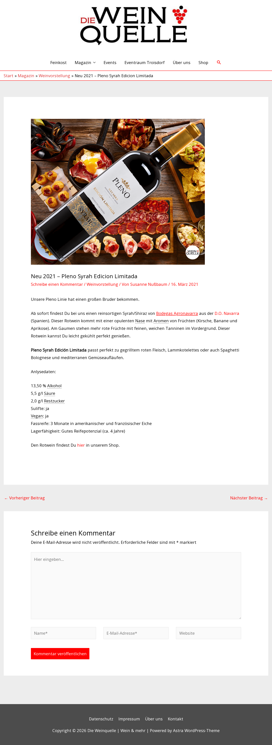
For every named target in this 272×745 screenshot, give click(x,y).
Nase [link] (140, 320)
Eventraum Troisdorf (145, 62)
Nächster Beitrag (249, 497)
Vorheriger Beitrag (24, 497)
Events (110, 62)
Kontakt (175, 718)
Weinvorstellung (102, 284)
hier (81, 445)
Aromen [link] (161, 320)
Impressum (129, 718)
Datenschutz (101, 718)
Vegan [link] (37, 415)
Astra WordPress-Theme (196, 730)
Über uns (181, 62)
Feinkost (58, 62)
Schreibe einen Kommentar (57, 284)
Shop (203, 62)
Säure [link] (49, 393)
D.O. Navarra (227, 313)
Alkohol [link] (54, 385)
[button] (219, 62)
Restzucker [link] (54, 401)
